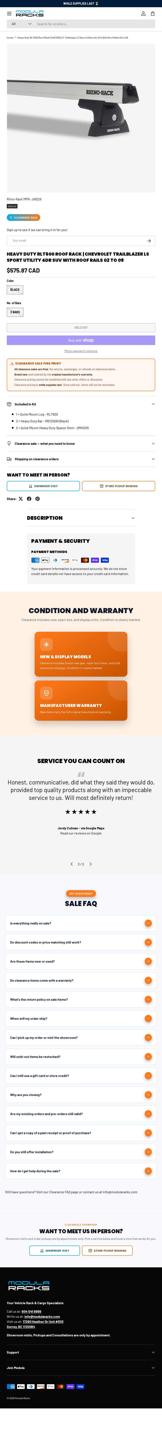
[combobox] (81, 23)
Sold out (81, 327)
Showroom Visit (46, 486)
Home (10, 37)
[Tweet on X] (20, 499)
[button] (152, 13)
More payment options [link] (81, 351)
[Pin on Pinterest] (37, 499)
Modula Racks (22, 1398)
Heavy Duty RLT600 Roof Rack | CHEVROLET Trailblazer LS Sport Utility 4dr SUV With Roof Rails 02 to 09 (72, 37)
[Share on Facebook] (29, 499)
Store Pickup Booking (121, 486)
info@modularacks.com (120, 1192)
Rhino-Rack (14, 199)
